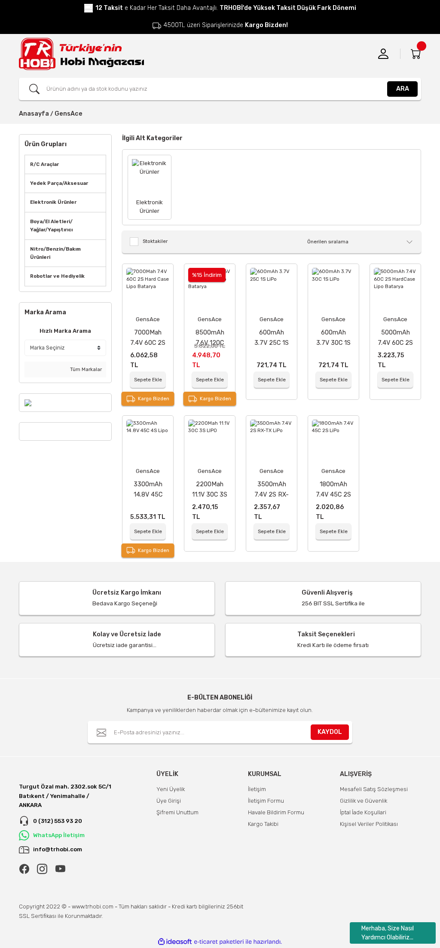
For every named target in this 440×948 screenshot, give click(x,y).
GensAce (68, 113)
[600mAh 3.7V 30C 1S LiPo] (333, 289)
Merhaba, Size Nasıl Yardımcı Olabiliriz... (387, 933)
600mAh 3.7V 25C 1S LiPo (271, 338)
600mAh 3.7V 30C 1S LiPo (333, 338)
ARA (402, 88)
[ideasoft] (175, 942)
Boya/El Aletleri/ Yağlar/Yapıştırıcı (51, 225)
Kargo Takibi (263, 824)
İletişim (257, 789)
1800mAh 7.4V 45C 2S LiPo (333, 490)
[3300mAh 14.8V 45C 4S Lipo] (147, 441)
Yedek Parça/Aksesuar (59, 183)
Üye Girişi (168, 801)
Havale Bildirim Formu (276, 812)
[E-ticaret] (219, 941)
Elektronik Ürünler (53, 202)
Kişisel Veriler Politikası (369, 824)
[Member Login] (383, 54)
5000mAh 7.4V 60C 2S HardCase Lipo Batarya (395, 338)
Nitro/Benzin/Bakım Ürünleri (55, 253)
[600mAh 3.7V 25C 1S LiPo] (271, 289)
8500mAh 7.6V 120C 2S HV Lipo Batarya (210, 338)
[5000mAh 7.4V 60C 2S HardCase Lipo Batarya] (395, 289)
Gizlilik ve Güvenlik (363, 801)
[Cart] (416, 54)
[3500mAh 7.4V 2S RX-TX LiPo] (271, 441)
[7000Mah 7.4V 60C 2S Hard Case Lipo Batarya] (147, 289)
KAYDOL (330, 732)
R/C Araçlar (44, 164)
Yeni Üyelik (170, 789)
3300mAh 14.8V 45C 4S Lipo (148, 490)
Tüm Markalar (85, 369)
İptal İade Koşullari (363, 812)
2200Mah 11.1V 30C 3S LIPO (209, 490)
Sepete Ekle (148, 380)
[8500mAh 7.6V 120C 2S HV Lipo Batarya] (209, 289)
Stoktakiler (155, 241)
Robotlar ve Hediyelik (57, 276)
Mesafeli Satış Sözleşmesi (374, 789)
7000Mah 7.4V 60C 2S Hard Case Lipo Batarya (147, 338)
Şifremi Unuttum (177, 812)
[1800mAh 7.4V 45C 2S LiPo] (333, 441)
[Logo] (81, 54)
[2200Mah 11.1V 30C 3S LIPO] (209, 441)
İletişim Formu (266, 801)
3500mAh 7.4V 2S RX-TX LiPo (271, 490)
